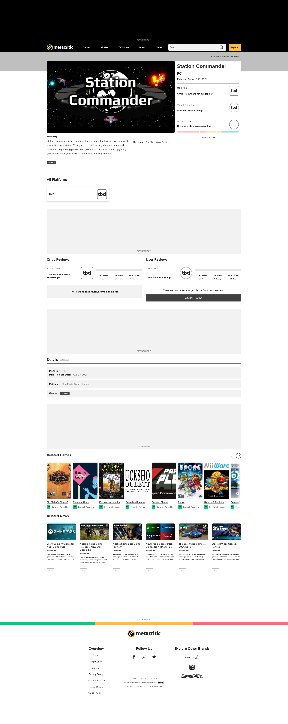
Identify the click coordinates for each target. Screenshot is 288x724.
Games (87, 47)
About (96, 655)
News (159, 47)
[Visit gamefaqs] (192, 677)
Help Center (96, 661)
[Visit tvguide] (192, 668)
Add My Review (208, 137)
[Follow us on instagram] (144, 658)
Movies (104, 47)
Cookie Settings (96, 693)
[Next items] (238, 456)
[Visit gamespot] (192, 659)
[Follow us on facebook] (134, 658)
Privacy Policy (96, 674)
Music (142, 47)
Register (234, 47)
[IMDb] (160, 682)
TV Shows (123, 47)
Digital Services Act (96, 680)
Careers (96, 668)
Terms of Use (96, 686)
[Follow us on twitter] (154, 658)
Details (52, 359)
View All (64, 359)
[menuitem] (86, 47)
